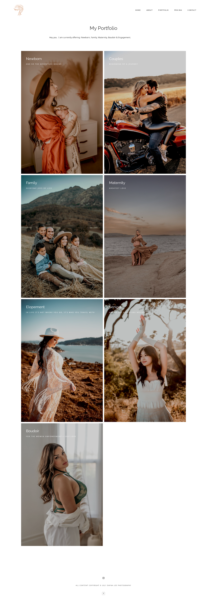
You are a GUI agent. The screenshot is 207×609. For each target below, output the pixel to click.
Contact (192, 10)
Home (138, 10)
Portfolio (163, 10)
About (149, 10)
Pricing (178, 10)
